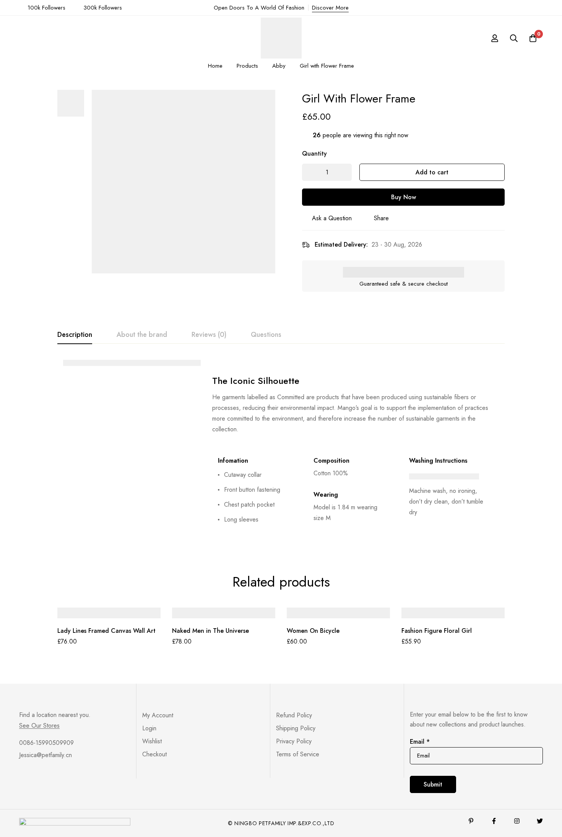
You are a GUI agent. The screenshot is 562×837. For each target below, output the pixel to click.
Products (247, 66)
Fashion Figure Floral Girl (436, 630)
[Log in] (494, 38)
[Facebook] (494, 821)
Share (381, 218)
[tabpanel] (281, 448)
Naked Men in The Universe (210, 630)
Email (420, 741)
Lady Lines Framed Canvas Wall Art (106, 630)
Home (215, 66)
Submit (433, 784)
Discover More (330, 7)
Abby (279, 66)
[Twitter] (540, 821)
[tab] (74, 335)
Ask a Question (332, 218)
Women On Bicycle (313, 630)
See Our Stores (39, 726)
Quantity (314, 153)
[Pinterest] (471, 821)
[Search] (513, 38)
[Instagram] (517, 821)
